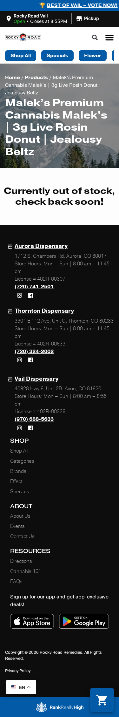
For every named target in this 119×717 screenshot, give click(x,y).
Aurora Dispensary (41, 246)
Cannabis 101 (25, 571)
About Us (20, 516)
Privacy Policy (17, 671)
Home (12, 77)
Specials (19, 491)
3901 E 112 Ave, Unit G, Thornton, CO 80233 (64, 321)
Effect (16, 481)
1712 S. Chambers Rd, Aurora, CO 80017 (61, 256)
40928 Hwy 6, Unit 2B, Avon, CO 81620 (58, 388)
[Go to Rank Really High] (59, 707)
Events (17, 526)
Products (36, 77)
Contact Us (22, 536)
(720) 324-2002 (34, 351)
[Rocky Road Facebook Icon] (30, 295)
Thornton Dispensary (44, 311)
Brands (18, 471)
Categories (22, 461)
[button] (53, 18)
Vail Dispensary (36, 379)
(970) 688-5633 (34, 419)
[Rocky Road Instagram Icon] (19, 295)
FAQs (16, 581)
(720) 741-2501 (34, 286)
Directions (21, 561)
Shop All (19, 450)
